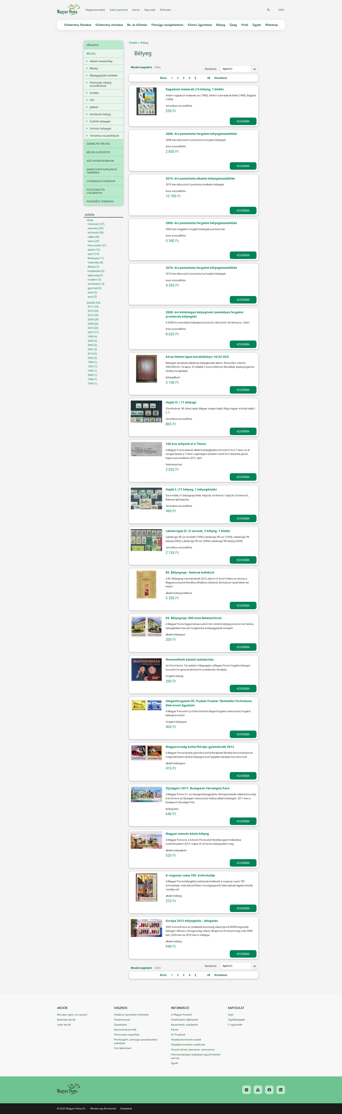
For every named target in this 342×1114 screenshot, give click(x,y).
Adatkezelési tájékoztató (184, 1019)
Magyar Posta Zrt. (68, 10)
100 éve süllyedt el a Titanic (186, 444)
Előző (163, 78)
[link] (68, 1089)
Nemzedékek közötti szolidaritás (190, 659)
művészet (93, 224)
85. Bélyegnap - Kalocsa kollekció (190, 572)
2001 (90, 349)
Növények (93, 258)
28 (208, 78)
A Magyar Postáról (181, 1014)
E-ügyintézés (235, 1024)
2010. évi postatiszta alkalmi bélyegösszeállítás (200, 178)
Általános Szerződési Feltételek (131, 1014)
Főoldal (133, 42)
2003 (90, 345)
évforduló (93, 232)
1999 (90, 336)
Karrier (136, 9)
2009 (90, 319)
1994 (90, 383)
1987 (90, 366)
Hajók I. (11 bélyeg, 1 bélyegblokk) (191, 489)
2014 (90, 353)
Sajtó (231, 1014)
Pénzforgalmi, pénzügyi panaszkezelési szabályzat (135, 1041)
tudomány (93, 262)
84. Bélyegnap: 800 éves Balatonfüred (194, 618)
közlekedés (94, 271)
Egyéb (174, 1063)
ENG (281, 10)
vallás (91, 236)
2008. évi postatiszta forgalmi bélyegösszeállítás (201, 134)
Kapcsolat (149, 9)
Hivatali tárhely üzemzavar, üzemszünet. (193, 1049)
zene (90, 292)
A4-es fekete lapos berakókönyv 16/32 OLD (197, 357)
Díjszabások (120, 1024)
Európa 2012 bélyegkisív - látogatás (192, 921)
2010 (90, 328)
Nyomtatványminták (125, 1029)
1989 (90, 362)
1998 (90, 379)
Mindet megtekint (141, 67)
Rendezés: (211, 68)
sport (91, 254)
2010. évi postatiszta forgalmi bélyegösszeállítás (201, 268)
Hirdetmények (122, 1019)
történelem (94, 283)
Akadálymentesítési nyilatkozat (188, 1044)
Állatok (91, 266)
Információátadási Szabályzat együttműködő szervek (195, 1056)
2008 (90, 323)
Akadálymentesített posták (186, 1039)
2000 (90, 375)
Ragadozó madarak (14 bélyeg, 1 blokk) (195, 89)
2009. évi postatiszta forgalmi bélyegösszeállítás (201, 223)
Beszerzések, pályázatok (184, 1024)
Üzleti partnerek (119, 9)
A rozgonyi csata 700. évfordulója (190, 875)
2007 (90, 332)
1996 (90, 370)
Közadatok (126, 1108)
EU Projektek (178, 1034)
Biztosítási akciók (66, 1019)
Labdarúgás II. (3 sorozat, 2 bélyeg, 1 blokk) (198, 531)
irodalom (93, 279)
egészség (93, 275)
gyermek (93, 288)
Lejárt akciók (64, 1024)
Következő (220, 78)
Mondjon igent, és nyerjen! (72, 1014)
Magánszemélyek (95, 9)
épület (91, 249)
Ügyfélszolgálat (236, 1019)
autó (90, 296)
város (91, 241)
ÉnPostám (165, 9)
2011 (90, 306)
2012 (90, 315)
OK (268, 9)
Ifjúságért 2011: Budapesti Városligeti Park (197, 788)
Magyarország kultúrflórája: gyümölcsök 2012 (200, 747)
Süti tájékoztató (122, 1048)
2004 (90, 340)
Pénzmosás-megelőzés (126, 1034)
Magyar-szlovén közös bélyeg (187, 834)
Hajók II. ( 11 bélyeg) (181, 402)
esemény (93, 228)
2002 (90, 358)
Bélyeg (144, 42)
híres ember (94, 245)
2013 (90, 311)
